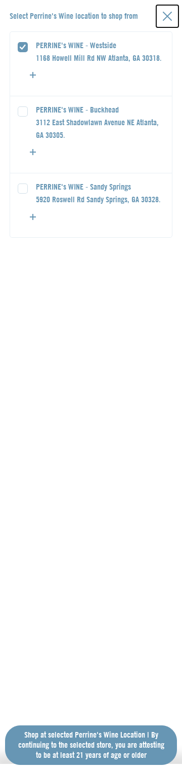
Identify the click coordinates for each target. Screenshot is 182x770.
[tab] (91, 64)
